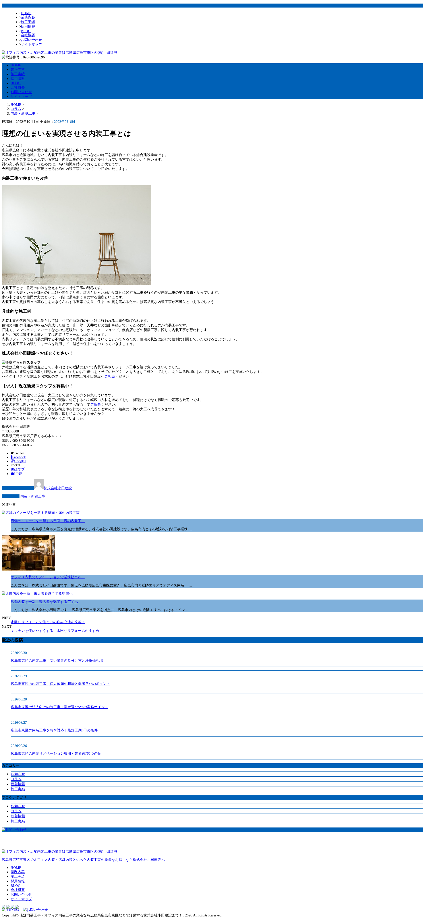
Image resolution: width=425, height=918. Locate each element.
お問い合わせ (31, 40)
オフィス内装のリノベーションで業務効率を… (48, 577)
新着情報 (18, 784)
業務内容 (28, 17)
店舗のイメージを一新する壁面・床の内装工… (48, 521)
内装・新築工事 (23, 113)
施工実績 (28, 22)
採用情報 (28, 26)
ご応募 (95, 404)
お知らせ (18, 774)
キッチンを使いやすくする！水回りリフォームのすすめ (55, 631)
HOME (26, 13)
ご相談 (109, 376)
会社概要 (28, 35)
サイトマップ (31, 44)
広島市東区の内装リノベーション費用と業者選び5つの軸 (56, 753)
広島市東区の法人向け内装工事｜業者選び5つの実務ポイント (59, 707)
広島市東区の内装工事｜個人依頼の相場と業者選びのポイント (60, 684)
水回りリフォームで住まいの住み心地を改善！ (48, 622)
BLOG (26, 31)
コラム (16, 779)
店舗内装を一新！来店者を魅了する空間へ (44, 602)
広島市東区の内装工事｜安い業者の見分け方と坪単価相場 (57, 660)
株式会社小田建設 (58, 488)
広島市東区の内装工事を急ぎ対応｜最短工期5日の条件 (54, 730)
